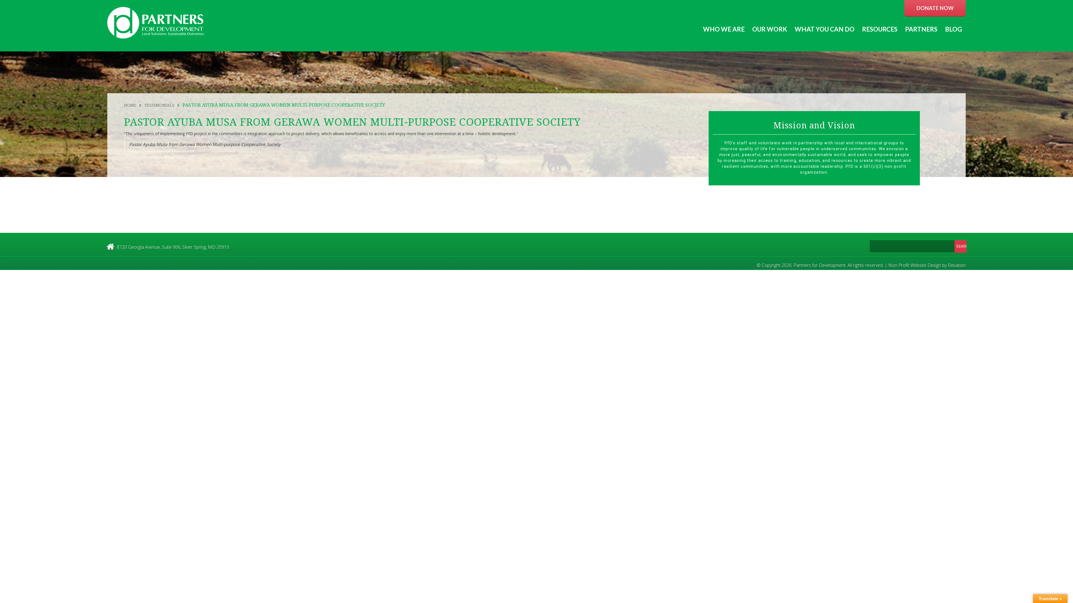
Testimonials (159, 105)
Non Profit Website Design (914, 265)
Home (130, 105)
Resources (880, 29)
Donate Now (935, 8)
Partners (921, 29)
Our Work (769, 29)
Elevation (957, 265)
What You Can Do (824, 29)
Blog (953, 29)
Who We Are (724, 29)
